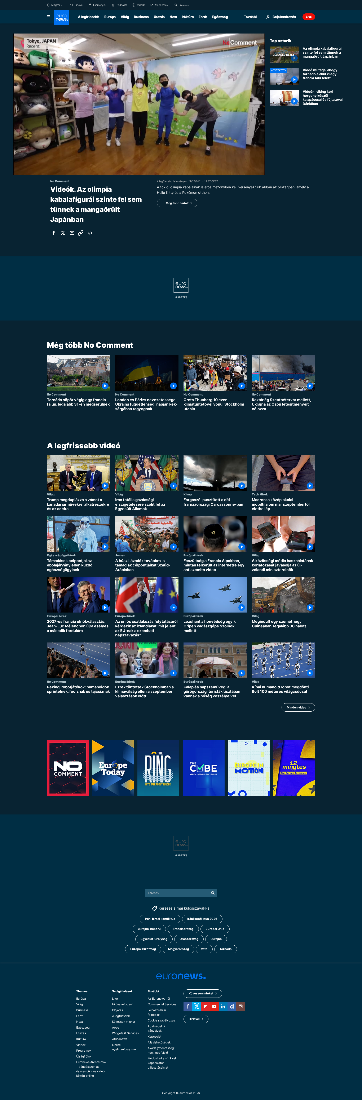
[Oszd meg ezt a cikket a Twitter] (62, 233)
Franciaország (183, 929)
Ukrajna (216, 939)
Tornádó (226, 949)
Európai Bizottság (143, 949)
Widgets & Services (125, 1033)
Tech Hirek (260, 494)
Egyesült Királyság (154, 939)
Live (309, 16)
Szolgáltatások (122, 991)
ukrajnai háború (149, 929)
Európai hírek (193, 555)
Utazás (159, 17)
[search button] (176, 5)
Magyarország (178, 949)
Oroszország (189, 939)
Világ (125, 17)
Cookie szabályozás (161, 1020)
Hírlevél (194, 1019)
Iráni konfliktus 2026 (202, 919)
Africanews (119, 1039)
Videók (81, 1045)
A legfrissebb (88, 17)
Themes (81, 991)
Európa (110, 17)
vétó (204, 949)
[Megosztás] (72, 233)
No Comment (56, 394)
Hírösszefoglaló (122, 1004)
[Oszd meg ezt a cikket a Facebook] (53, 233)
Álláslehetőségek (159, 1042)
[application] (139, 104)
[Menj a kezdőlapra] (61, 17)
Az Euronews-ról (159, 998)
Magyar (55, 4)
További (153, 991)
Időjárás (117, 1010)
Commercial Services (162, 1004)
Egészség (220, 17)
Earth (203, 17)
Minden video (296, 707)
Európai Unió (215, 929)
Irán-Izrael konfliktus (160, 919)
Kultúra (188, 17)
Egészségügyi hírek (61, 555)
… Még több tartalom (177, 203)
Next (173, 17)
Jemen (120, 555)
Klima (188, 494)
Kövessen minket (123, 1022)
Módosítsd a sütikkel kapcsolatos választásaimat (162, 1063)
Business (141, 17)
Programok (83, 1050)
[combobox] (197, 5)
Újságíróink (83, 1056)
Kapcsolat (154, 1036)
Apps (115, 1027)
